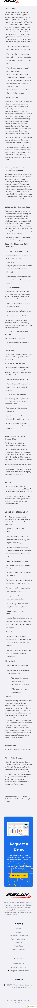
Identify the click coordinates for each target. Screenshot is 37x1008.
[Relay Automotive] (11, 1)
